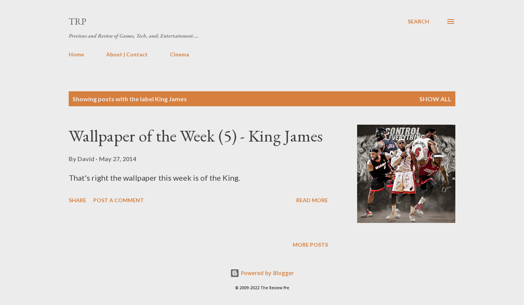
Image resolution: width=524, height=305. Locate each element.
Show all (435, 98)
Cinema (179, 54)
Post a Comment (118, 200)
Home (76, 54)
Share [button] (77, 200)
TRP (77, 21)
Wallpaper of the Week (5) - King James (196, 136)
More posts (310, 244)
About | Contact (127, 54)
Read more (312, 200)
